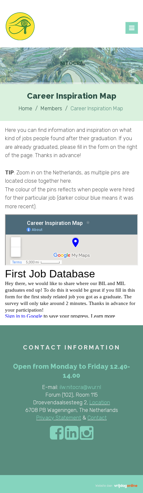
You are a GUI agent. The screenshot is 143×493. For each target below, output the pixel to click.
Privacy (45, 418)
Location (99, 402)
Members (51, 108)
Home (25, 108)
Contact (97, 418)
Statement (67, 418)
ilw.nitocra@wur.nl (80, 387)
